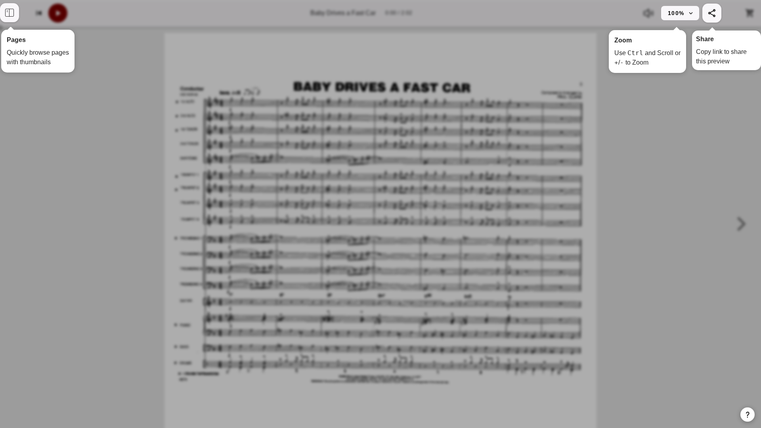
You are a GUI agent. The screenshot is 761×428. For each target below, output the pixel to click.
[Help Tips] (747, 414)
